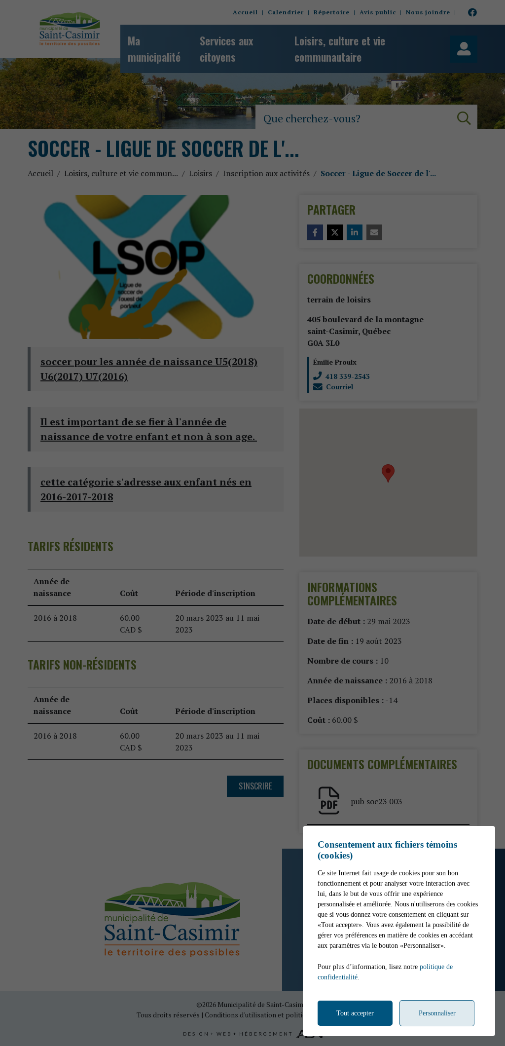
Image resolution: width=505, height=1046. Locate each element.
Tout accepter (355, 1013)
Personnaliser (437, 1013)
